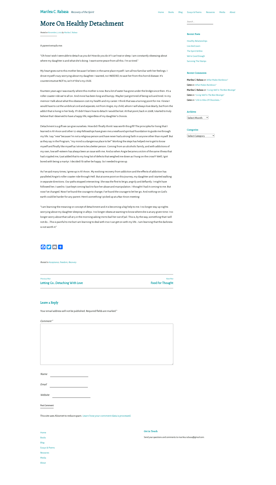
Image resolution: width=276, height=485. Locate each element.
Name (43, 374)
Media (222, 12)
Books (171, 12)
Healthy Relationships (197, 41)
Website (44, 394)
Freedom (63, 262)
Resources (210, 12)
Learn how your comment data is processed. (107, 415)
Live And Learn (193, 46)
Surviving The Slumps (196, 61)
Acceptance (54, 262)
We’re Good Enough (196, 56)
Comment (46, 321)
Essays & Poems (194, 12)
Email (43, 384)
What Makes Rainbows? (217, 80)
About (232, 12)
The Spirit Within (195, 51)
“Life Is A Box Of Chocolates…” (208, 100)
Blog (180, 12)
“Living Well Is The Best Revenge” (221, 90)
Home (161, 12)
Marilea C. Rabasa (54, 12)
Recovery (72, 262)
